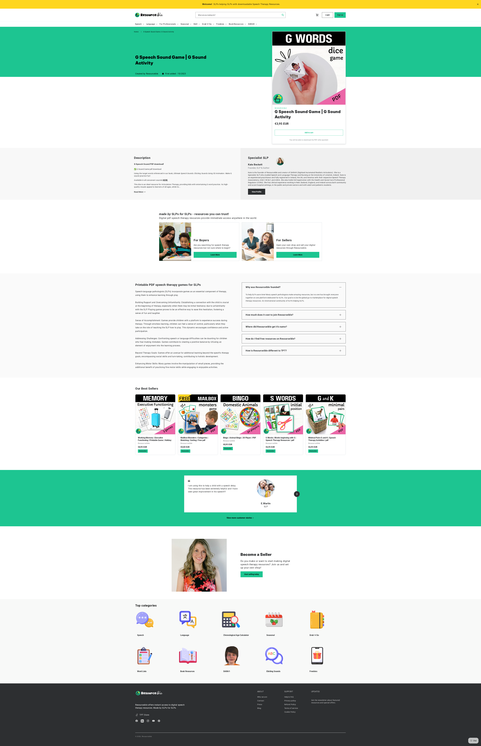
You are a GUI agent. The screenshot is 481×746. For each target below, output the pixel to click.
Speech (140, 635)
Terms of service (291, 708)
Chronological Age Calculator (236, 635)
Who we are (262, 697)
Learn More (215, 255)
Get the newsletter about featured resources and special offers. (325, 701)
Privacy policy (290, 701)
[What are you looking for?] (282, 15)
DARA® (226, 671)
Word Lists (141, 671)
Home (136, 32)
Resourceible (147, 736)
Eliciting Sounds (273, 671)
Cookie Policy (290, 712)
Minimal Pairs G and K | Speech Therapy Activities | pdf (322, 439)
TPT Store (144, 715)
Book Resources (187, 671)
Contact (260, 701)
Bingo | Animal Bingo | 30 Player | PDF (239, 438)
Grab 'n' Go (314, 635)
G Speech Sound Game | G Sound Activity (158, 32)
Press (259, 704)
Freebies (313, 671)
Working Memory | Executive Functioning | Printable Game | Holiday (154, 439)
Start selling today (251, 574)
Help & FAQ (289, 697)
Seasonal (270, 635)
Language (184, 635)
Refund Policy (290, 704)
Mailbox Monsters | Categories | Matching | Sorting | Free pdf (194, 439)
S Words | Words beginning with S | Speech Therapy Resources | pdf (281, 439)
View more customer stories (239, 518)
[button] (139, 24)
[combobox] (240, 15)
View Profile (256, 192)
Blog (259, 708)
